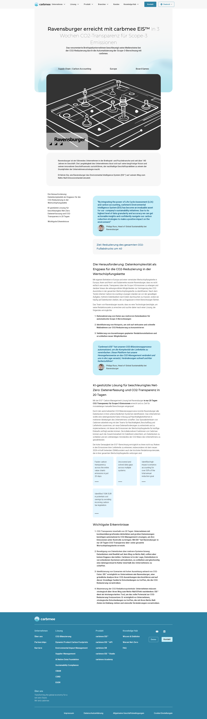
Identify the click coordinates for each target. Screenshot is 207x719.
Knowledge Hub (130, 4)
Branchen (102, 4)
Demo (153, 639)
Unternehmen (57, 4)
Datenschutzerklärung (93, 713)
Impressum (69, 713)
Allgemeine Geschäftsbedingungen (128, 713)
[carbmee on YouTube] (157, 631)
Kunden (116, 4)
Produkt (87, 4)
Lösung (73, 4)
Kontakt (150, 4)
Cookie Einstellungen (163, 713)
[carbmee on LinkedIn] (164, 631)
